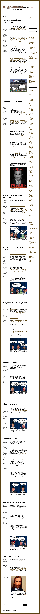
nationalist (4, 45)
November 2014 (31, 185)
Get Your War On (31, 239)
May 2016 (30, 170)
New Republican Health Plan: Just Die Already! (14, 249)
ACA (3, 263)
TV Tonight (30, 80)
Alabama (5, 211)
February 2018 (31, 153)
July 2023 (30, 105)
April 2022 (30, 117)
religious (6, 49)
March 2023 (30, 108)
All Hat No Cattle (31, 222)
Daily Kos (30, 232)
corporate (4, 314)
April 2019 (30, 141)
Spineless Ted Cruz (10, 362)
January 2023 (31, 110)
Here (24, 518)
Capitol (6, 117)
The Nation (30, 255)
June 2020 (30, 130)
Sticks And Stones (10, 404)
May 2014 (30, 190)
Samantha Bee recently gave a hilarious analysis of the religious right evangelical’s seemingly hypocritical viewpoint (18, 569)
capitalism (6, 264)
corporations (4, 266)
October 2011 (30, 214)
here (10, 519)
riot (6, 126)
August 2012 (30, 206)
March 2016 (30, 172)
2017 (4, 312)
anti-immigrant (5, 454)
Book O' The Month (31, 46)
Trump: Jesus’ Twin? (11, 556)
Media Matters (31, 244)
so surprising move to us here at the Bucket (19, 370)
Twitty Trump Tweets (32, 81)
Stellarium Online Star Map (32, 252)
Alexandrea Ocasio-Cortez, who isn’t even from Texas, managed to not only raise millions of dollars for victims (18, 157)
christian (5, 212)
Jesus (6, 216)
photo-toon (4, 219)
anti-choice (5, 453)
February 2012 (31, 211)
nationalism (4, 44)
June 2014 (30, 189)
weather (4, 131)
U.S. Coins (30, 82)
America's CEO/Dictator (32, 37)
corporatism (4, 267)
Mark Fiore (30, 243)
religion (4, 49)
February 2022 (31, 118)
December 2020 (31, 125)
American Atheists (31, 224)
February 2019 (31, 143)
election (4, 519)
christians (4, 213)
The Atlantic (30, 253)
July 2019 (30, 139)
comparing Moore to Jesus (19, 219)
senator (6, 321)
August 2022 (30, 114)
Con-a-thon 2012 (31, 54)
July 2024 (30, 95)
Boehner (5, 513)
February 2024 (31, 99)
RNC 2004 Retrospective (32, 73)
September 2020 (31, 127)
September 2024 (31, 93)
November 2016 (31, 165)
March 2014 (30, 192)
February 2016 (31, 173)
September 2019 (31, 137)
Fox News (4, 268)
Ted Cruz (4, 580)
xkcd (30, 261)
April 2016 (30, 171)
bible (3, 212)
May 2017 (30, 160)
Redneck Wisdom (31, 71)
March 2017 (30, 162)
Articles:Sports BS (31, 44)
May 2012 (30, 208)
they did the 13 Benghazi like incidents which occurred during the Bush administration (18, 331)
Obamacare (4, 272)
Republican (4, 50)
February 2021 (31, 123)
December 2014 (31, 184)
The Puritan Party (10, 438)
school (6, 50)
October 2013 (31, 196)
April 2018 (30, 151)
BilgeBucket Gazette (5, 610)
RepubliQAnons (5, 34)
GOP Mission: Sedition (32, 60)
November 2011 (31, 213)
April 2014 (30, 191)
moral (3, 218)
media (6, 217)
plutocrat (4, 523)
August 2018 (30, 148)
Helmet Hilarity (31, 63)
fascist (5, 41)
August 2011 (30, 216)
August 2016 (30, 168)
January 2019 (31, 144)
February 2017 (31, 163)
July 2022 (30, 115)
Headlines (30, 62)
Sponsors (30, 18)
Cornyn (3, 40)
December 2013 (31, 194)
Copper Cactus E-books (32, 229)
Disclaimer (30, 17)
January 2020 (31, 134)
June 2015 (30, 179)
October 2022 (31, 112)
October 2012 (31, 204)
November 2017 (31, 155)
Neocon (5, 218)
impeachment (4, 123)
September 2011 (31, 215)
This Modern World (31, 258)
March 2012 (30, 210)
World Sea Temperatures (32, 260)
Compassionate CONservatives (33, 52)
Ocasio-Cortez (4, 124)
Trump (3, 226)
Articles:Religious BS (31, 42)
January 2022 (31, 119)
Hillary (3, 422)
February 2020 (31, 133)
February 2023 (31, 109)
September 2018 (31, 147)
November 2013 (31, 195)
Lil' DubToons (31, 67)
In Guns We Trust (31, 65)
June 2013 (30, 199)
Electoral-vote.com (31, 234)
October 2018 (31, 146)
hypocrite (4, 216)
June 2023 (30, 106)
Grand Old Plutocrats (31, 61)
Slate (30, 250)
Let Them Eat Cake (31, 66)
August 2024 (30, 94)
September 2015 (31, 177)
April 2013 (30, 200)
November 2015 (31, 175)
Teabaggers (4, 129)
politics (7, 219)
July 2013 (30, 198)
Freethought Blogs (31, 237)
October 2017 (31, 156)
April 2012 (30, 209)
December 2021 (31, 120)
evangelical (4, 421)
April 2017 (30, 161)
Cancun (4, 117)
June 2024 (30, 96)
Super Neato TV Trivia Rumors (33, 76)
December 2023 (31, 101)
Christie (6, 375)
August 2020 (30, 128)
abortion (4, 36)
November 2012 (31, 203)
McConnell (4, 217)
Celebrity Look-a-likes (32, 49)
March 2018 (30, 152)
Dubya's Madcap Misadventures (33, 58)
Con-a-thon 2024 (31, 56)
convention (4, 457)
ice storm (5, 122)
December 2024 (31, 91)
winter (6, 131)
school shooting (5, 51)
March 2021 (30, 122)
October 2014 (31, 186)
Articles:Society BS (31, 43)
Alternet (30, 223)
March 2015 (30, 182)
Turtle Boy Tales (6, 210)
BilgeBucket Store (31, 25)
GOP (4, 42)
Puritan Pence (31, 70)
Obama (6, 271)
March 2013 (30, 201)
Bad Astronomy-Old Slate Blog (33, 226)
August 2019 (30, 138)
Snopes (30, 251)
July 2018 (30, 149)
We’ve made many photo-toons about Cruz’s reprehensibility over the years (18, 113)
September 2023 (31, 103)
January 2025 (31, 90)
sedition (4, 127)
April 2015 (30, 181)
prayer (5, 46)
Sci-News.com (31, 248)
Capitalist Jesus (5, 560)
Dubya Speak (30, 233)
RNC (6, 468)
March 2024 (30, 98)
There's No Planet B (31, 78)
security (4, 321)
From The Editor (31, 59)
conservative (4, 39)
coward (3, 120)
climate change (5, 118)
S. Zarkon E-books (31, 247)
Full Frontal (30, 238)
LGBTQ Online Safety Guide (32, 242)
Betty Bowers (31, 227)
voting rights (4, 53)
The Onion (30, 256)
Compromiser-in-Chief (32, 53)
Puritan (3, 467)
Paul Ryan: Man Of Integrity (14, 502)
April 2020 (30, 131)
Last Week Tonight (31, 241)
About (30, 19)
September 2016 (31, 167)
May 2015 (30, 180)
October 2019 (31, 136)
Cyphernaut (30, 231)
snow (5, 127)
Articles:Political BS (31, 41)
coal (3, 119)
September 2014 (31, 187)
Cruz (5, 40)
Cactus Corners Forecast (32, 47)
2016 (3, 312)
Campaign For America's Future (33, 228)
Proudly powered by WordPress (12, 610)
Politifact (30, 246)
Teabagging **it (5, 35)
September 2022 (31, 113)
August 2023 (30, 104)
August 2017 (30, 158)
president (4, 382)
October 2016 (31, 166)
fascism (3, 41)
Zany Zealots (31, 84)
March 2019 (30, 142)
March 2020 (30, 132)
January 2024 (31, 100)
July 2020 (30, 129)
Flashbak (30, 236)
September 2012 (31, 205)
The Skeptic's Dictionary (32, 257)
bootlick (4, 514)
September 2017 (31, 157)
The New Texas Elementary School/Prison (14, 21)
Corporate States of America (32, 57)
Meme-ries (4, 113)
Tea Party (5, 128)
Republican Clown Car (13, 309)
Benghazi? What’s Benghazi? (15, 303)
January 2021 (31, 124)
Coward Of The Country (12, 102)
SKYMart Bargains (31, 75)
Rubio (6, 320)
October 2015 (31, 176)
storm (3, 128)
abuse (3, 211)
